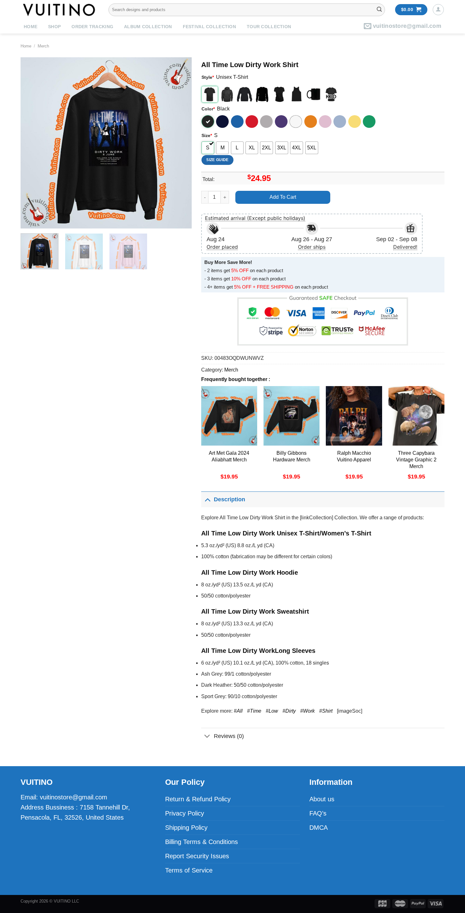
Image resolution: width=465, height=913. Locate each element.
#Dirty (289, 711)
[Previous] (32, 143)
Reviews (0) (229, 736)
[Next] (180, 143)
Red (251, 121)
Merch (43, 46)
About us (321, 799)
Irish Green (369, 121)
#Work (307, 711)
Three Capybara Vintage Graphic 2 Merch (416, 459)
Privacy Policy (184, 813)
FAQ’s (317, 813)
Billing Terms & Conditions (201, 841)
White (295, 121)
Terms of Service (189, 870)
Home (30, 26)
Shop (54, 26)
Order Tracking (92, 26)
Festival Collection (209, 26)
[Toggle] (207, 499)
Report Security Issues (197, 856)
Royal (237, 121)
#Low (272, 711)
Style (208, 77)
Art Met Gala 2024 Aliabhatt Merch (229, 456)
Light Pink (325, 121)
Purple (281, 121)
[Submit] (379, 9)
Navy (222, 121)
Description (229, 499)
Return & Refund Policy (198, 799)
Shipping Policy (186, 827)
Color (208, 108)
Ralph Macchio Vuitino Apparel (354, 456)
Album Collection (148, 26)
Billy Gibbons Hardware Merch (291, 456)
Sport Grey (266, 121)
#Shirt (325, 711)
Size (207, 135)
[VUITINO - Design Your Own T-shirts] (60, 9)
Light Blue (339, 121)
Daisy (354, 121)
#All (238, 711)
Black (208, 121)
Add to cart (283, 197)
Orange (310, 121)
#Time (254, 711)
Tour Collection (269, 26)
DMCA (318, 827)
